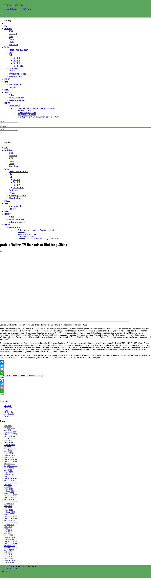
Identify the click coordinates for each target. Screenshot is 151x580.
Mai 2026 (8, 426)
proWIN (3, 376)
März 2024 (8, 443)
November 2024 (10, 434)
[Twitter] (75, 365)
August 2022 (9, 468)
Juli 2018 (8, 552)
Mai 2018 (8, 554)
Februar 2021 (9, 491)
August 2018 (9, 550)
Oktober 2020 (9, 499)
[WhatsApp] (75, 373)
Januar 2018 (9, 563)
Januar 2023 (9, 457)
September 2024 (10, 438)
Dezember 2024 (10, 432)
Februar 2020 (9, 512)
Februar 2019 (9, 537)
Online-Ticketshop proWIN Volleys (17, 9)
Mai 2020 (8, 508)
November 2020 (10, 497)
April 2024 (8, 440)
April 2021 (8, 487)
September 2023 (10, 449)
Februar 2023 (9, 455)
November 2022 (10, 462)
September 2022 (10, 466)
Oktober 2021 (9, 480)
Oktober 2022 (9, 464)
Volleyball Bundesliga (29, 376)
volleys (40, 376)
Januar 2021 (9, 493)
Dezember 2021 (10, 478)
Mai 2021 (8, 485)
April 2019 (8, 533)
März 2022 (8, 472)
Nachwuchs (8, 412)
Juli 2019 (8, 527)
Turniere (7, 416)
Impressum (4, 568)
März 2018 (8, 558)
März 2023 (8, 453)
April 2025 (8, 430)
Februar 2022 (9, 474)
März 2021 (8, 489)
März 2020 (8, 510)
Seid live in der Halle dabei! (15, 5)
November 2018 (10, 544)
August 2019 (9, 525)
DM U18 (7, 406)
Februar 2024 (9, 445)
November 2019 (10, 518)
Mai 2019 (8, 531)
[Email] (75, 369)
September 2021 (10, 483)
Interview (8, 408)
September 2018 (10, 548)
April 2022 (8, 470)
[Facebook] (75, 362)
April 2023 (8, 451)
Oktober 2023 (9, 447)
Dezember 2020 (10, 495)
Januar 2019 (9, 539)
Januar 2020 (9, 514)
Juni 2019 (8, 529)
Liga (6, 410)
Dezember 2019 (10, 516)
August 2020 (9, 504)
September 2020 (10, 501)
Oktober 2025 (9, 428)
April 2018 (8, 556)
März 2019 (8, 535)
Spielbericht (9, 414)
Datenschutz (14, 568)
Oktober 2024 (9, 436)
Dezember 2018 (10, 541)
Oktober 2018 (9, 546)
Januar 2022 (9, 476)
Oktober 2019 (9, 520)
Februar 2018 (9, 560)
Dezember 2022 (10, 459)
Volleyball (16, 376)
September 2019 (10, 523)
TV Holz (9, 376)
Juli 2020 (8, 506)
